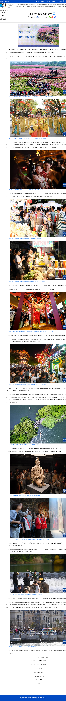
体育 (54, 4)
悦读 (60, 6)
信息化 (27, 6)
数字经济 (31, 6)
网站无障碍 (60, 1)
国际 (28, 4)
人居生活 (24, 6)
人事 (26, 4)
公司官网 (10, 5)
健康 (60, 4)
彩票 (54, 6)
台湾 (36, 4)
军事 (62, 4)
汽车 (19, 6)
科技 (48, 4)
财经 (30, 4)
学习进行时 (18, 4)
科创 (50, 4)
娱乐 (56, 6)
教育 (46, 4)
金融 (17, 6)
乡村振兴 (38, 6)
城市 (47, 6)
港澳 (34, 4)
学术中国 (34, 6)
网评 (32, 4)
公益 (62, 6)
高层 (22, 4)
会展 (53, 6)
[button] (20, 45)
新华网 (1, 10)
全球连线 (43, 4)
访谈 (64, 4)
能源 (51, 6)
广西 (5, 10)
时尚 (58, 6)
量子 (52, 4)
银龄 (41, 6)
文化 (56, 4)
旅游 (49, 6)
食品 (21, 6)
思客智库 (39, 4)
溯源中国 (44, 6)
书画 (58, 4)
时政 (24, 4)
